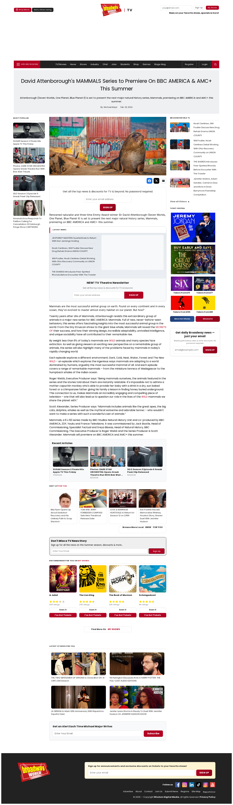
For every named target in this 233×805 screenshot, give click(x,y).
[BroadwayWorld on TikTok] (198, 785)
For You (62, 486)
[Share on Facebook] (149, 181)
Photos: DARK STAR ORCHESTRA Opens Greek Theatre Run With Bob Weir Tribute (29, 161)
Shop (136, 64)
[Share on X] (156, 181)
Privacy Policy (207, 796)
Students (125, 64)
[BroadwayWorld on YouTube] (212, 785)
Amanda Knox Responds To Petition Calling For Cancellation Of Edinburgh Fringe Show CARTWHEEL (27, 215)
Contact (148, 791)
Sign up (210, 349)
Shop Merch (24, 9)
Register (189, 64)
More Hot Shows (182, 318)
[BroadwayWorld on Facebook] (178, 785)
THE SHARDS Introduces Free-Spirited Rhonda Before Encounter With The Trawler (74, 273)
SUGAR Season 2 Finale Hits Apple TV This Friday (27, 134)
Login (204, 64)
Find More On (105, 629)
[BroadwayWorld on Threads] (205, 785)
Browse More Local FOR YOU (143, 527)
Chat (105, 64)
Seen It (63, 609)
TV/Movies (60, 64)
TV (129, 10)
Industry (95, 64)
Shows (83, 64)
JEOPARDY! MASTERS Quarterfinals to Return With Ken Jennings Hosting (74, 239)
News (73, 64)
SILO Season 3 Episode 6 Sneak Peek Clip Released (26, 187)
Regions (185, 791)
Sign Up (108, 207)
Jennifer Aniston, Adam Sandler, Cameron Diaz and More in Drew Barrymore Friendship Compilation (205, 186)
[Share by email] (163, 181)
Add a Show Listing (43, 9)
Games (146, 64)
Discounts (208, 318)
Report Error (209, 792)
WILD (112, 340)
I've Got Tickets (63, 615)
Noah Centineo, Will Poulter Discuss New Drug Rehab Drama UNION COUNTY (73, 250)
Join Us (158, 791)
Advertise (128, 791)
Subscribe (153, 733)
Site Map (196, 791)
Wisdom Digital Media (166, 796)
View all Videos (178, 201)
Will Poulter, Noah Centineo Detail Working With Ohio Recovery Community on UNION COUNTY (74, 261)
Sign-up (199, 7)
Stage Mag (160, 64)
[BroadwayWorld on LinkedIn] (191, 785)
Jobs (114, 64)
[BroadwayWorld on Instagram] (185, 785)
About (139, 791)
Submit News (171, 791)
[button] (215, 64)
